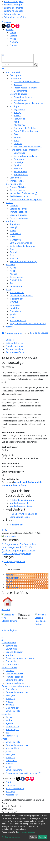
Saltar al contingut (13, 4)
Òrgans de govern (14, 652)
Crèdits (9, 782)
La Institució (11, 648)
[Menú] (3, 69)
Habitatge (10, 698)
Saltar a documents (13, 7)
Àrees (4, 738)
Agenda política (13, 577)
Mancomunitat (9, 642)
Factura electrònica (15, 352)
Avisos (9, 581)
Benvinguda (11, 645)
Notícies (9, 584)
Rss (7, 732)
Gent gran (11, 695)
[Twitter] (4, 25)
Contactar (6, 22)
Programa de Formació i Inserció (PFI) (24, 773)
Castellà (13, 35)
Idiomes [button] (9, 29)
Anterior (6, 630)
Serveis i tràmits (15, 333)
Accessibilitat (12, 794)
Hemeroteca (12, 735)
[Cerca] (35, 64)
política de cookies (26, 832)
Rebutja (33, 837)
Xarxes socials (12, 726)
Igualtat (9, 701)
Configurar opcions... (11, 837)
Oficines (10, 339)
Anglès (13, 38)
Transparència (12, 664)
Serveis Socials (13, 710)
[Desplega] (25, 333)
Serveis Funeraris (14, 769)
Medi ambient (12, 748)
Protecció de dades (15, 788)
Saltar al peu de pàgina (15, 17)
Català (13, 32)
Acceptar (43, 837)
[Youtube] (13, 25)
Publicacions (12, 587)
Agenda (9, 574)
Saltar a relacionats (13, 10)
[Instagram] (17, 25)
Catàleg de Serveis (39, 332)
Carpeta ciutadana (14, 349)
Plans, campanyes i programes (20, 658)
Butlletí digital (12, 729)
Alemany (14, 41)
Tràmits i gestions (14, 346)
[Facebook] (8, 25)
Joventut (10, 704)
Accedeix (6, 609)
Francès (13, 45)
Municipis (10, 655)
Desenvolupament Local (17, 692)
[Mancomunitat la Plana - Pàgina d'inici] (18, 58)
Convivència (11, 689)
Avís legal (10, 791)
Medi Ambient (12, 707)
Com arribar (11, 661)
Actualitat (6, 714)
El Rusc (9, 766)
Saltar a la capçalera (13, 1)
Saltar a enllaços (12, 14)
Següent (14, 630)
